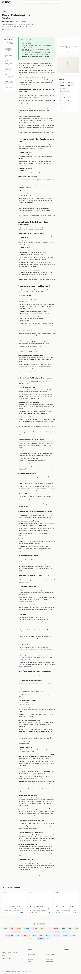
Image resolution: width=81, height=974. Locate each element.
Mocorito (20, 112)
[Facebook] (3, 959)
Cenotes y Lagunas (32, 963)
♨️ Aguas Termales (63, 108)
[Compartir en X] (8, 30)
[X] (68, 52)
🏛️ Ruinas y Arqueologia (64, 100)
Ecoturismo (30, 2)
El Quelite (47, 657)
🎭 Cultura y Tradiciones (64, 97)
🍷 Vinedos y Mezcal (64, 103)
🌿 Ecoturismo (63, 94)
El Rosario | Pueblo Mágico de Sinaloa (65, 907)
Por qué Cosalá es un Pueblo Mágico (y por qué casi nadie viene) (8, 44)
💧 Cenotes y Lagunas (64, 91)
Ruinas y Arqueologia (39, 2)
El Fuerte (47, 110)
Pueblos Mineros (49, 2)
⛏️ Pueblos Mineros (64, 105)
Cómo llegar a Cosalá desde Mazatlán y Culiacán (9, 73)
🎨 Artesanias (62, 88)
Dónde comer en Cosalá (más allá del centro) (8, 60)
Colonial (29, 956)
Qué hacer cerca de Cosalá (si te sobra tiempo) (8, 87)
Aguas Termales (49, 963)
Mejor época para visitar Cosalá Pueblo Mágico (8, 82)
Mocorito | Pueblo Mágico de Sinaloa (12, 907)
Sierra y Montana (31, 954)
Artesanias (57, 2)
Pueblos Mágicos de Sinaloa (27, 657)
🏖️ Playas (62, 82)
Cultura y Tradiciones (50, 954)
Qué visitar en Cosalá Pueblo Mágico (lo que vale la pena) (8, 49)
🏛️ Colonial (62, 85)
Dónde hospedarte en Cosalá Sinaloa (8, 69)
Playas (24, 2)
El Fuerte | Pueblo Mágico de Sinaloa (38, 907)
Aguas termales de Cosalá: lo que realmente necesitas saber (8, 54)
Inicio (3, 6)
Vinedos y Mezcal (49, 959)
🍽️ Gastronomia (70, 85)
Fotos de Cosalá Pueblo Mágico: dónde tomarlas (8, 65)
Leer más (22, 912)
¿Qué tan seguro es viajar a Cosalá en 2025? (8, 78)
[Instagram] (65, 52)
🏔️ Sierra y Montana (70, 82)
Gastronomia (30, 959)
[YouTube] (71, 52)
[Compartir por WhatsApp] (14, 30)
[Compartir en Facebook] (11, 30)
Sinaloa (7, 6)
